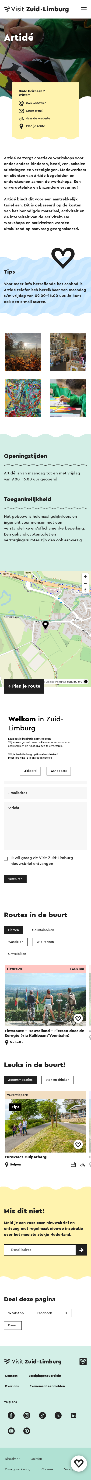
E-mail (13, 1325)
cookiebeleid (44, 758)
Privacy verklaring (18, 1469)
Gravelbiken (17, 954)
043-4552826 (36, 103)
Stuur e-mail (35, 110)
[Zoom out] (85, 583)
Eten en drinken (57, 1079)
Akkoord (30, 771)
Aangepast (59, 771)
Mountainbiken (43, 930)
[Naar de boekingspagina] (73, 1164)
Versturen (15, 879)
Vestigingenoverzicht (44, 1375)
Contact (11, 1375)
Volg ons (10, 1402)
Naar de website (37, 118)
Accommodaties (20, 1079)
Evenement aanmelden (47, 1386)
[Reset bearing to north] (85, 590)
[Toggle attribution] (86, 681)
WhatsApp (16, 1313)
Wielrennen (45, 942)
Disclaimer (12, 1459)
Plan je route (35, 126)
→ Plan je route (24, 686)
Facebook (44, 1313)
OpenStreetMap (56, 681)
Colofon (36, 1459)
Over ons (12, 1386)
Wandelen (15, 942)
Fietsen (13, 930)
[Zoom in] (85, 576)
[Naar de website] (82, 1164)
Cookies (47, 1469)
